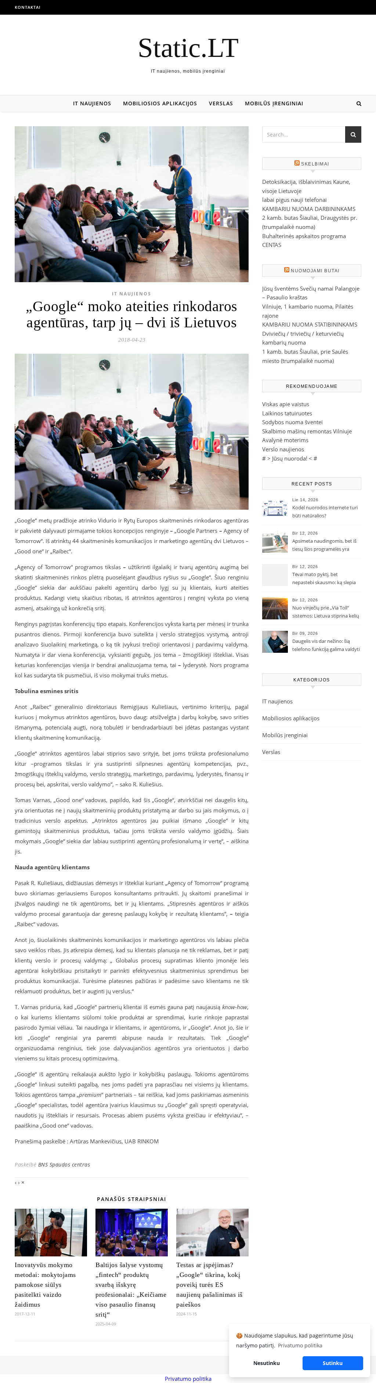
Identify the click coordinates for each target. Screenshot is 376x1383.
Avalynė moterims (285, 440)
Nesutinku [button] (266, 1363)
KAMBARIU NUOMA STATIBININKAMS (309, 324)
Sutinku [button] (333, 1363)
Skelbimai (315, 164)
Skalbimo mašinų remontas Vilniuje (307, 431)
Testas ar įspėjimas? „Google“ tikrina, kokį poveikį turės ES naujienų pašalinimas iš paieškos (209, 1284)
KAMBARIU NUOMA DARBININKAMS (308, 208)
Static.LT (188, 47)
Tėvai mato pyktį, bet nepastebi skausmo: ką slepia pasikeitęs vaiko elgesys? (324, 579)
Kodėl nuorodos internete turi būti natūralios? (325, 511)
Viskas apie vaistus (285, 404)
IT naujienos (92, 103)
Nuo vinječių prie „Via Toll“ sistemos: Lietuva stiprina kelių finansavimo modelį (325, 612)
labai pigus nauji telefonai (294, 199)
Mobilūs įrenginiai (274, 103)
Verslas (221, 103)
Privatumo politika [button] (300, 1345)
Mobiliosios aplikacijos (160, 103)
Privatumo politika (188, 1378)
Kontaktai (27, 7)
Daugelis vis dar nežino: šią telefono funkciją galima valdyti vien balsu (326, 646)
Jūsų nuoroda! (289, 458)
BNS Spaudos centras (64, 1164)
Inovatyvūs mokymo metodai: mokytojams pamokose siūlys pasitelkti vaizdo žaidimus (45, 1284)
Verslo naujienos (283, 449)
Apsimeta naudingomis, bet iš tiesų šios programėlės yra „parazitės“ (324, 546)
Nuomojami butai (315, 270)
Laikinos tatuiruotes (287, 413)
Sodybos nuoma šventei (292, 422)
